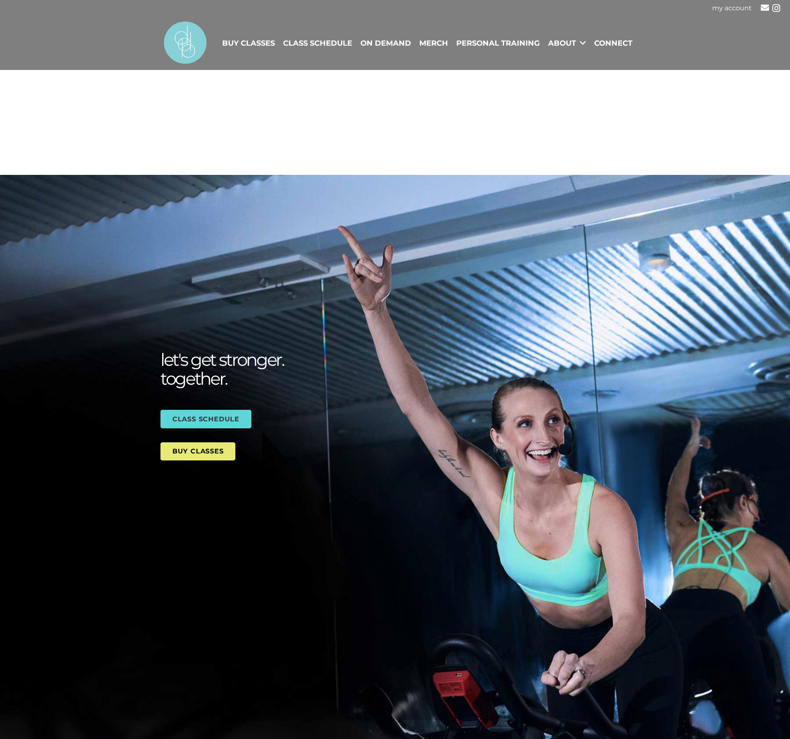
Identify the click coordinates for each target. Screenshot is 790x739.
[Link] (185, 43)
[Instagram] (776, 8)
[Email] (765, 8)
